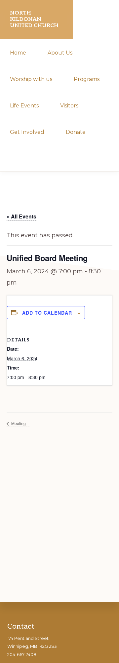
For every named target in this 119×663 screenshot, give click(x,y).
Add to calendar (47, 312)
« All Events (21, 216)
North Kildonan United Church (34, 19)
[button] (11, 158)
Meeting (18, 423)
